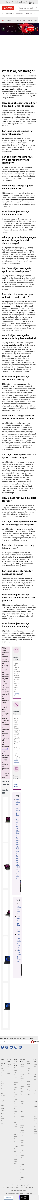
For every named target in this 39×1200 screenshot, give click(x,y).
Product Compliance (22, 1139)
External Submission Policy (18, 1190)
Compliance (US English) (2, 1093)
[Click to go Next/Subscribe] (27, 1042)
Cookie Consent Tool (13, 1188)
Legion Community (22, 1086)
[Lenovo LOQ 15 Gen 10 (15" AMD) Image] (9, 820)
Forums (22, 1116)
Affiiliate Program (22, 1149)
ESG (2, 1123)
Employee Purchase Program (22, 1161)
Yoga (35, 1090)
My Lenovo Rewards (22, 1110)
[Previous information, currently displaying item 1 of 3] (3, 29)
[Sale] (5, 20)
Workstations (15, 1118)
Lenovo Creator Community (22, 1068)
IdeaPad (35, 1086)
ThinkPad (35, 1081)
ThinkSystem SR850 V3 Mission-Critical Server (18, 867)
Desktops (15, 1112)
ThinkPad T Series (35, 1067)
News (2, 1076)
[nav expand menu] (3, 13)
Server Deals (16, 785)
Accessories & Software (16, 1135)
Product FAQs (28, 1085)
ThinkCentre (35, 1102)
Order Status (28, 1080)
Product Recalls (15, 1154)
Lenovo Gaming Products (15, 1092)
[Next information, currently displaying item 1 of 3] (36, 29)
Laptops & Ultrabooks (16, 1081)
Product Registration (22, 1100)
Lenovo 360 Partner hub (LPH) (9, 1069)
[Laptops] (13, 20)
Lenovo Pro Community (22, 1078)
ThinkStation (35, 1125)
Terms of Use (24, 1188)
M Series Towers (35, 1096)
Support (28, 1075)
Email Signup (22, 1092)
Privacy (5, 1188)
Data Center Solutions (15, 1125)
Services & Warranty (16, 1145)
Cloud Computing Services (19, 940)
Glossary (22, 1170)
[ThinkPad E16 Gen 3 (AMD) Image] (9, 959)
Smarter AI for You (15, 1072)
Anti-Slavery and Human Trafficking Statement (19, 1193)
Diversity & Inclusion (2, 1117)
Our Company (2, 1070)
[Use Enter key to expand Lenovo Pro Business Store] (26, 2)
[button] (8, 1198)
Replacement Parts (15, 1161)
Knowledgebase (22, 1177)
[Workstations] (32, 20)
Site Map (31, 1188)
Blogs (21, 1119)
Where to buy (22, 1131)
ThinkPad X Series (35, 1074)
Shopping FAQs (28, 1092)
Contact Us (28, 1069)
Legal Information (2, 1103)
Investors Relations (2, 1082)
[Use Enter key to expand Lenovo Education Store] (37, 2)
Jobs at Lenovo (2, 1109)
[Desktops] (21, 20)
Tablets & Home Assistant (16, 1104)
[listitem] (5, 819)
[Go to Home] (8, 8)
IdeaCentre (35, 1107)
